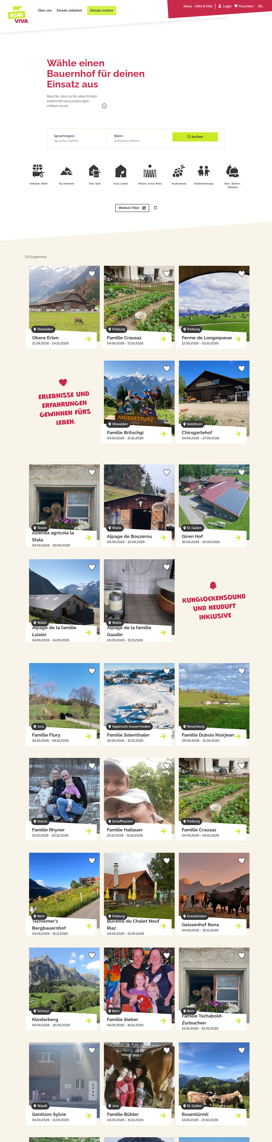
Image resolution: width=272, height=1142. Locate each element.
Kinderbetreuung (203, 183)
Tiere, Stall (95, 183)
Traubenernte (178, 183)
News (188, 6)
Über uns (45, 10)
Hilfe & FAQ (203, 6)
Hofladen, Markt (38, 183)
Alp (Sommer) (66, 183)
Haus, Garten (120, 183)
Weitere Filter (129, 208)
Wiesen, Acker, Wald (150, 183)
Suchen (197, 137)
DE (260, 6)
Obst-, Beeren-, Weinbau (232, 185)
